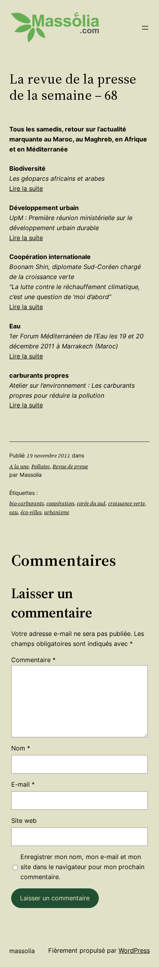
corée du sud (91, 503)
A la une (19, 466)
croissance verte (126, 503)
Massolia (22, 951)
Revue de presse (70, 466)
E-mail (23, 784)
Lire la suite (26, 188)
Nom (20, 748)
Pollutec (40, 466)
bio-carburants (26, 503)
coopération (60, 503)
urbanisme (56, 512)
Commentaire (33, 660)
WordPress (134, 950)
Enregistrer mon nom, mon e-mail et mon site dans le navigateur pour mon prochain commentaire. (82, 867)
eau (13, 512)
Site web (24, 820)
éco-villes (30, 512)
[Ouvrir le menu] (145, 27)
